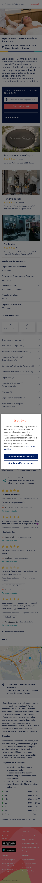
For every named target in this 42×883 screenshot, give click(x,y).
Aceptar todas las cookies (21, 456)
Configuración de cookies (20, 463)
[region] (21, 441)
